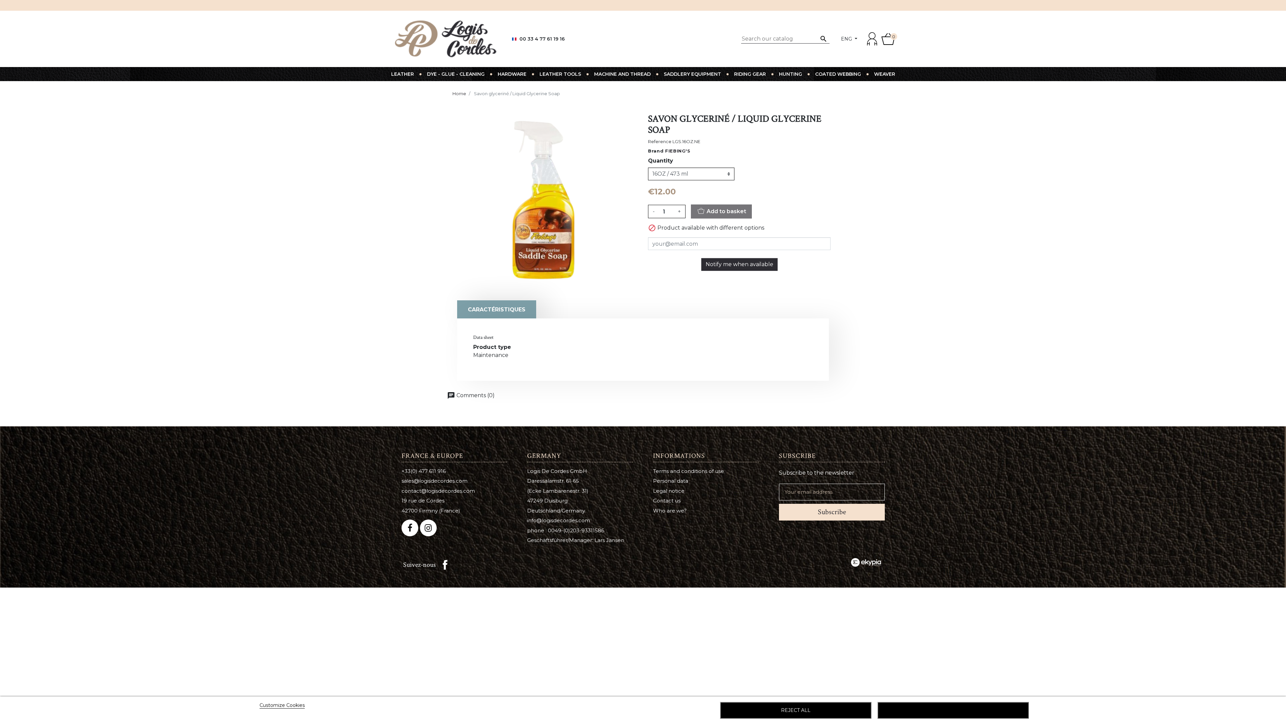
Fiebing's (678, 151)
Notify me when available (739, 264)
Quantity (660, 161)
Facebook (445, 564)
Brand (655, 151)
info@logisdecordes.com (558, 520)
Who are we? (670, 510)
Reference (659, 141)
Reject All (795, 710)
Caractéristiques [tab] (496, 309)
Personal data (670, 481)
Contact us (667, 500)
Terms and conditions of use (688, 471)
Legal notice (669, 491)
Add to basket (725, 211)
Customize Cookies (282, 705)
